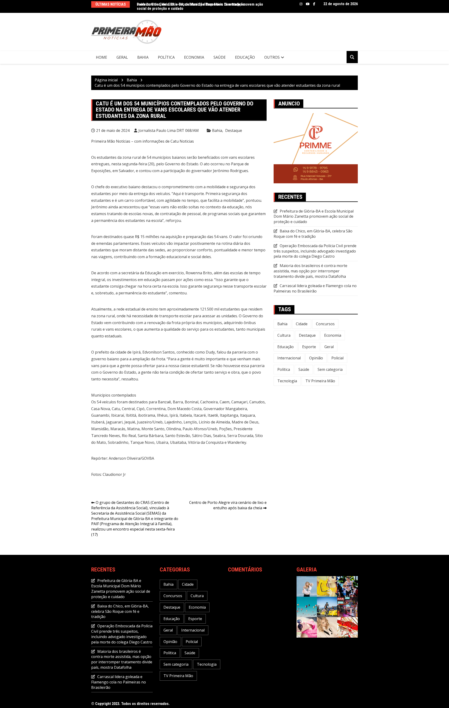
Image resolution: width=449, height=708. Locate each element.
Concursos (325, 323)
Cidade (302, 323)
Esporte (309, 346)
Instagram (301, 4)
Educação (245, 57)
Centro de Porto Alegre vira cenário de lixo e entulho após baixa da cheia (228, 505)
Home (101, 57)
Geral (122, 57)
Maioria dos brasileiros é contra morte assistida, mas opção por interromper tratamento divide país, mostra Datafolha (310, 271)
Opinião (316, 358)
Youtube (308, 4)
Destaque (233, 130)
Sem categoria (330, 369)
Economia (194, 57)
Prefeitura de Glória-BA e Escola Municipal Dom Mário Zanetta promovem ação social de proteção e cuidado (200, 6)
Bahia (142, 57)
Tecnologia (287, 380)
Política (166, 57)
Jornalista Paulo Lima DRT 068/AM (168, 130)
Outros (272, 57)
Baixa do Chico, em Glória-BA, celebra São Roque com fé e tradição (313, 233)
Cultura (283, 335)
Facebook (314, 4)
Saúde (220, 57)
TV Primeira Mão (320, 380)
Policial (337, 358)
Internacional (289, 358)
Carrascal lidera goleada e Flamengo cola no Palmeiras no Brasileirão (315, 288)
